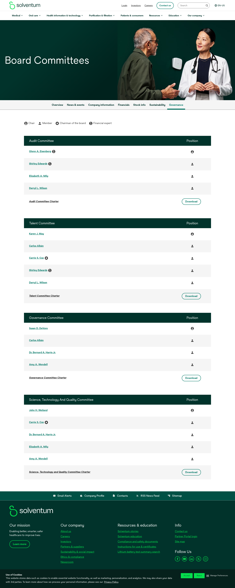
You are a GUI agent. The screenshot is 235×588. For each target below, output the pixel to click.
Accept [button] (187, 576)
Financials (123, 104)
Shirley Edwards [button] (38, 163)
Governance (176, 104)
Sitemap (175, 495)
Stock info (139, 104)
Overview (57, 104)
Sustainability (157, 104)
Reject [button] (199, 576)
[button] (217, 575)
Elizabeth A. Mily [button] (38, 176)
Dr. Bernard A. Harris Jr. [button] (42, 352)
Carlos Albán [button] (36, 245)
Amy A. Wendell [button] (38, 364)
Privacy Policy (111, 582)
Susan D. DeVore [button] (38, 328)
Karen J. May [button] (36, 233)
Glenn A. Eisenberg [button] (40, 151)
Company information (101, 104)
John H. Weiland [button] (38, 410)
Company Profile (92, 495)
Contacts (120, 495)
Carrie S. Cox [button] (36, 257)
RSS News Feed (147, 495)
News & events (75, 104)
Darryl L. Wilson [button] (38, 188)
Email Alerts (62, 495)
